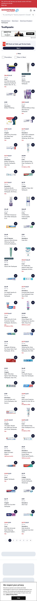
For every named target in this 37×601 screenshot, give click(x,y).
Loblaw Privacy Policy (11, 594)
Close (18, 598)
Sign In (18, 48)
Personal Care (5, 21)
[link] (6, 540)
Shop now (4, 5)
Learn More (28, 558)
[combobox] (18, 15)
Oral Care (15, 21)
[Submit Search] (33, 14)
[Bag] (31, 10)
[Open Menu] (34, 10)
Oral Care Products (26, 21)
